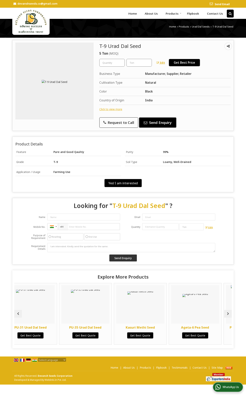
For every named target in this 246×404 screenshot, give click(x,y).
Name (42, 217)
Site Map (217, 367)
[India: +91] (52, 226)
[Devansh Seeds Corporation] (31, 21)
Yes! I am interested (123, 183)
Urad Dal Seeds (201, 26)
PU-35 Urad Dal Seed (59, 327)
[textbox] (139, 63)
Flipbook (193, 13)
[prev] (18, 314)
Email (137, 217)
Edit (162, 62)
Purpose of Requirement (38, 237)
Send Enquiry (160, 122)
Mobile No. (39, 227)
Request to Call (120, 122)
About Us (151, 13)
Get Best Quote (59, 335)
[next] (228, 314)
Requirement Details (38, 247)
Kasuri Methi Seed (114, 327)
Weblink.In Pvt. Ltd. (55, 379)
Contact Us (215, 13)
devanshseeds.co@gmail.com (37, 3)
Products (172, 13)
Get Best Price (184, 63)
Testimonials (180, 367)
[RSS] (228, 367)
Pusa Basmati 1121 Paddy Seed (224, 329)
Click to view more (110, 109)
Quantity (135, 227)
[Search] (230, 14)
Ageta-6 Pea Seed (169, 327)
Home (132, 13)
